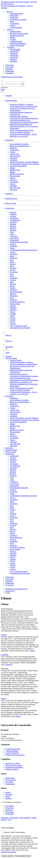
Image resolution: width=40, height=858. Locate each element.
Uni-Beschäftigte (16, 27)
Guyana (12, 252)
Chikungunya (14, 150)
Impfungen (9, 194)
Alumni (12, 25)
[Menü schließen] (2, 92)
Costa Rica (13, 236)
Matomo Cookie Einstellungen (14, 832)
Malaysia (13, 284)
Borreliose (13, 148)
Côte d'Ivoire (14, 238)
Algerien (13, 216)
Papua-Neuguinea (16, 292)
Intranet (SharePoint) (17, 45)
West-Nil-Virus (15, 188)
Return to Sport (10, 203)
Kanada (12, 270)
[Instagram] (9, 71)
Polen (12, 298)
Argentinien (14, 218)
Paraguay (13, 294)
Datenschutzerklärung (8, 852)
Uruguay (13, 324)
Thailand (13, 314)
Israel (12, 260)
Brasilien (13, 228)
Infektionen (9, 140)
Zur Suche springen (22, 2)
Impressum (5, 818)
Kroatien (13, 280)
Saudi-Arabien (15, 304)
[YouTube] (9, 67)
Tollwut (12, 184)
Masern (12, 172)
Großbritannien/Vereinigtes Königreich (23, 250)
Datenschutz (14, 818)
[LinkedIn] (9, 73)
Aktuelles (8, 95)
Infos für (10, 12)
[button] (4, 87)
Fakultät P (13, 59)
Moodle (12, 37)
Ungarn (12, 322)
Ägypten (13, 212)
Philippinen (14, 296)
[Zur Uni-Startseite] (20, 8)
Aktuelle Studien (11, 100)
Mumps (12, 178)
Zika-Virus (13, 190)
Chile (12, 232)
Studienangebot (15, 31)
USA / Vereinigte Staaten (18, 326)
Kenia (12, 276)
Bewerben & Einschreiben (19, 33)
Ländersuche (9, 208)
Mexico (12, 286)
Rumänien (13, 300)
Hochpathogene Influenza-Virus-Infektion (24, 164)
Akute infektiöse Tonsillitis (19, 144)
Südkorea (13, 310)
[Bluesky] (9, 69)
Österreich (13, 290)
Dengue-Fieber (15, 156)
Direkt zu (10, 29)
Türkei (12, 316)
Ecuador (13, 244)
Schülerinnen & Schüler (18, 19)
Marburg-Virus (15, 170)
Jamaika (12, 264)
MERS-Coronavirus (17, 174)
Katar (12, 274)
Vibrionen (13, 186)
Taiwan (12, 312)
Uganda (12, 318)
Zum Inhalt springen (8, 2)
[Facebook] (9, 65)
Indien (12, 256)
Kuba (12, 282)
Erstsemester (14, 15)
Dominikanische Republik (19, 242)
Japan (12, 266)
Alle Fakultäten (15, 49)
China (12, 234)
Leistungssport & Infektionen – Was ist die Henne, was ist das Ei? (23, 135)
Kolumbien (14, 278)
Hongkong (13, 254)
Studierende (14, 17)
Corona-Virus (14, 154)
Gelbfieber (13, 160)
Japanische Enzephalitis (18, 166)
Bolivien (13, 226)
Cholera (12, 152)
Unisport (13, 39)
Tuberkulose (14, 182)
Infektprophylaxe (11, 198)
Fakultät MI (14, 55)
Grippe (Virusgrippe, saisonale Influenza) (24, 162)
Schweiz (13, 306)
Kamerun (13, 268)
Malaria (12, 168)
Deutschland (14, 240)
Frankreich (13, 246)
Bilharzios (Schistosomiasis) (19, 146)
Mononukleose (15, 176)
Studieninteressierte (16, 13)
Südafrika (13, 308)
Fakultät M (13, 53)
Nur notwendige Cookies (23, 856)
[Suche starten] (23, 83)
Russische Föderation (17, 302)
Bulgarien (13, 230)
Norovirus (13, 180)
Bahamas (13, 224)
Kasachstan (14, 272)
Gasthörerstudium (16, 41)
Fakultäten (10, 47)
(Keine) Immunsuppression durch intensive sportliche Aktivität (21, 131)
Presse (12, 21)
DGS (9, 820)
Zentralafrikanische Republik (20, 328)
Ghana (12, 248)
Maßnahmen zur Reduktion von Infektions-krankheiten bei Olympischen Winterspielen (24, 126)
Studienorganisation (17, 35)
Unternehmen (14, 23)
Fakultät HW (14, 51)
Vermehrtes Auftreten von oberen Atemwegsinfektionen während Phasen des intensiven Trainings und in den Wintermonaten (23, 107)
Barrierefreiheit (25, 818)
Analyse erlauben (7, 856)
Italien (12, 262)
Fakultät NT (14, 57)
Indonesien (13, 258)
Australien (13, 222)
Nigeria (12, 288)
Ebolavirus (13, 158)
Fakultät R (13, 61)
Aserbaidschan (15, 220)
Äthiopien (13, 214)
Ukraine (12, 320)
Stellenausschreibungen (18, 43)
